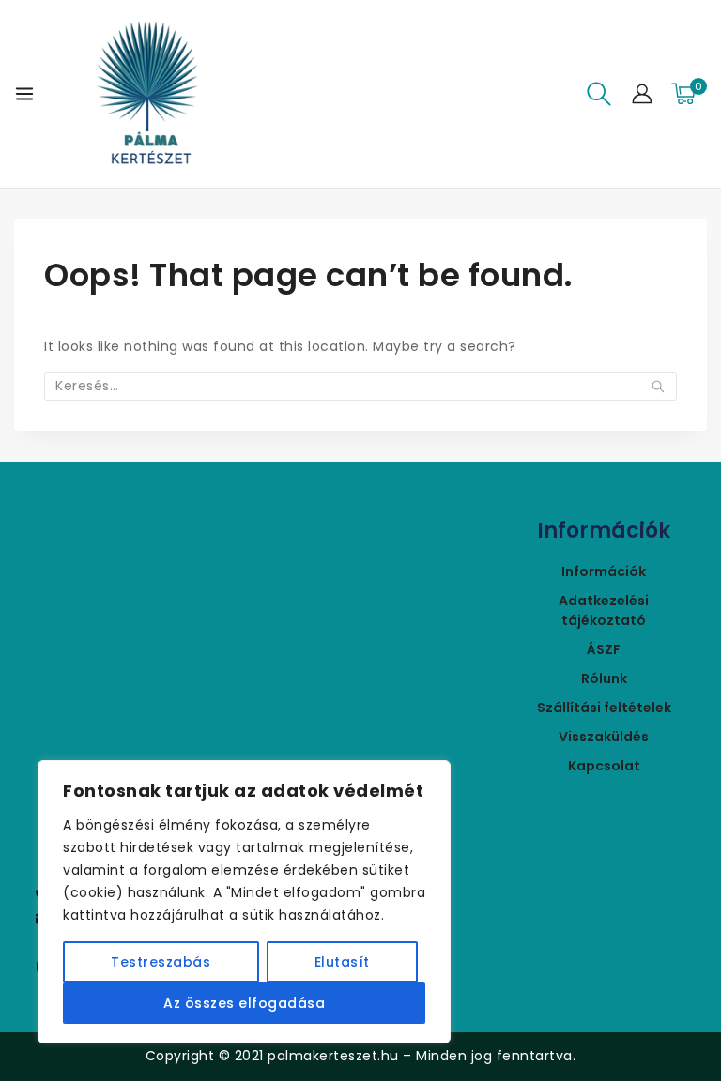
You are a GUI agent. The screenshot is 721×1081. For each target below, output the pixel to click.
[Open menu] (24, 94)
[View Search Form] (599, 94)
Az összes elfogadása (244, 1003)
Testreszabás (160, 961)
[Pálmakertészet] (147, 94)
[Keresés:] (360, 385)
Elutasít (342, 961)
